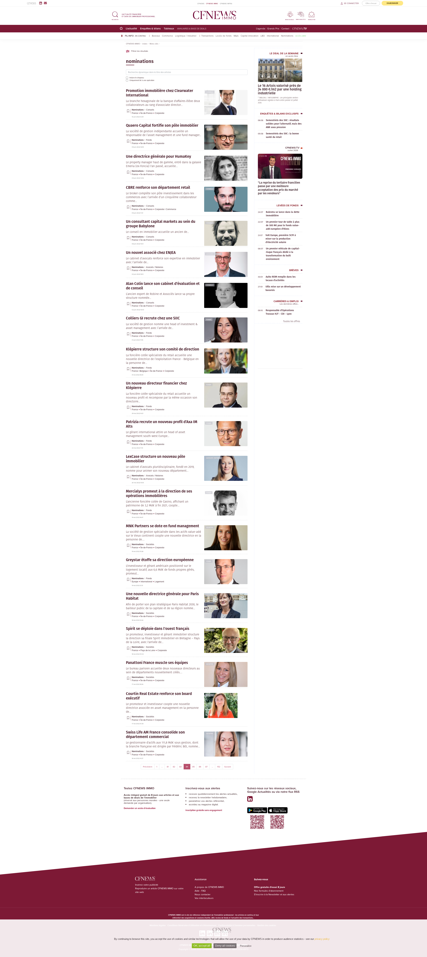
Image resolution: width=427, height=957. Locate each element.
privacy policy (322, 938)
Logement (159, 581)
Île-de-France (146, 112)
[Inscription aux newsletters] (45, 3)
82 (174, 766)
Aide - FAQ (200, 890)
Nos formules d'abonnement (268, 890)
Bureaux (156, 35)
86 (200, 766)
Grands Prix (273, 29)
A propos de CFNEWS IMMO (209, 887)
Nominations (287, 35)
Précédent (147, 766)
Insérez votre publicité (146, 884)
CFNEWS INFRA (226, 3)
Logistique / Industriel (186, 35)
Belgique (144, 370)
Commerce (167, 35)
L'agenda (260, 29)
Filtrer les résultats (139, 51)
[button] (115, 15)
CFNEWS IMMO (212, 3)
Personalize (245, 946)
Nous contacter (202, 894)
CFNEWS (200, 3)
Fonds (208, 127)
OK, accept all (201, 945)
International (273, 35)
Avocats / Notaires (213, 254)
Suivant (227, 766)
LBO (263, 35)
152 (218, 766)
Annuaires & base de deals (191, 28)
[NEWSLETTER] (311, 14)
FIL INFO (135, 35)
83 (180, 766)
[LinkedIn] (41, 3)
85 (193, 766)
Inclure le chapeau (136, 77)
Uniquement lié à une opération (141, 80)
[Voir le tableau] (268, 78)
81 (168, 766)
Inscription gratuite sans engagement (203, 810)
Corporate (159, 112)
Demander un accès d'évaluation (140, 808)
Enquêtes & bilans (150, 28)
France (135, 112)
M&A (236, 35)
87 (206, 766)
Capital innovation (249, 35)
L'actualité (131, 28)
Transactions (207, 35)
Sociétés (209, 527)
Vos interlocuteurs (204, 898)
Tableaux (169, 28)
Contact (285, 29)
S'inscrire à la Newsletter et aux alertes (274, 894)
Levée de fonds (224, 35)
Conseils (209, 92)
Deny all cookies (225, 945)
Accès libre (300, 36)
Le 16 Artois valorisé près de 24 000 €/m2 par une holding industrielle (280, 89)
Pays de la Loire (148, 650)
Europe (135, 581)
